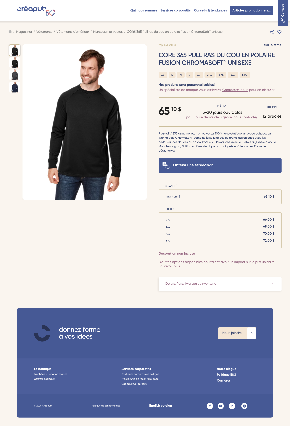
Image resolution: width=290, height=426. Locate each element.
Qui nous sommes (143, 10)
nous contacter (245, 117)
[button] (143, 11)
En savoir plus (169, 266)
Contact (282, 10)
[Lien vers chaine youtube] (221, 406)
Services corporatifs (175, 10)
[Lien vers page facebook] (210, 406)
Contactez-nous (235, 90)
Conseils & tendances (210, 10)
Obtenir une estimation (193, 165)
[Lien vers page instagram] (244, 406)
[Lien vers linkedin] (232, 406)
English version (160, 405)
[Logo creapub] (36, 11)
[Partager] (271, 32)
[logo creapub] (42, 333)
